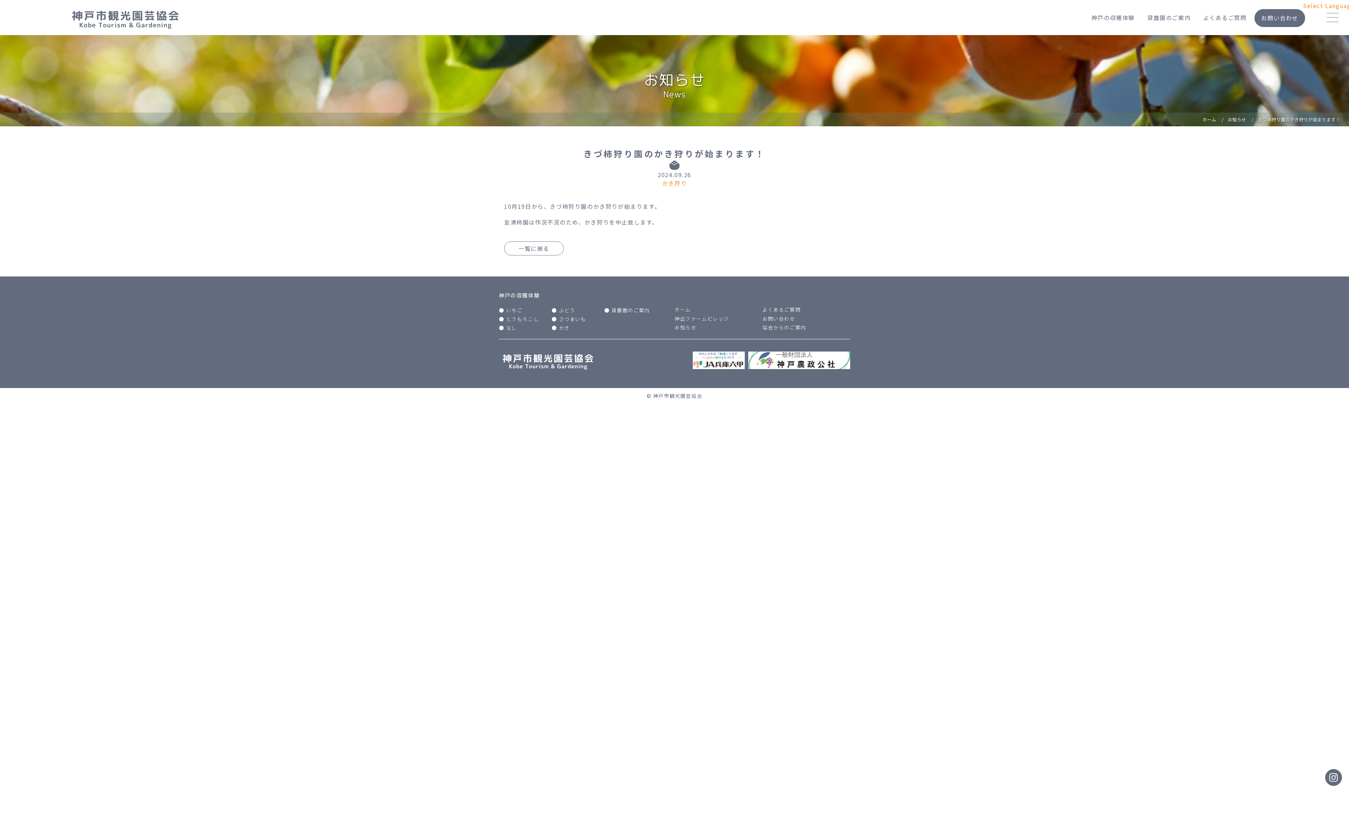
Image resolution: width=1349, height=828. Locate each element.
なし (511, 327)
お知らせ (685, 327)
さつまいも (572, 318)
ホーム (682, 309)
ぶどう (567, 310)
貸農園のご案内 (1169, 17)
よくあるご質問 (1224, 17)
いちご (514, 310)
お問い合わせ (1279, 18)
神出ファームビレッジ (701, 318)
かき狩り (674, 183)
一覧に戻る (534, 248)
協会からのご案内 (784, 327)
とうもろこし (522, 318)
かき (564, 327)
